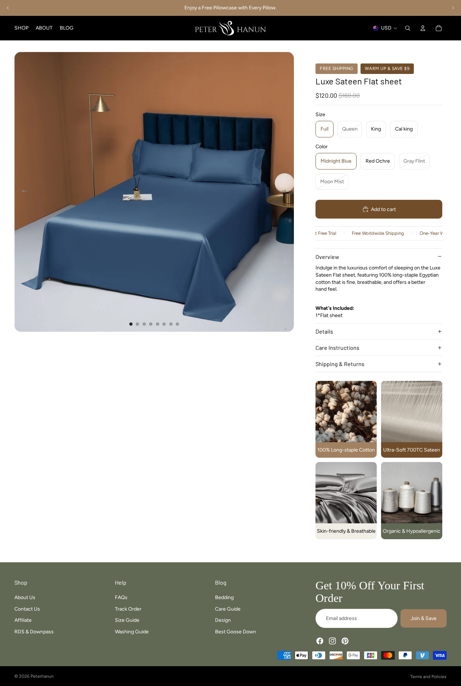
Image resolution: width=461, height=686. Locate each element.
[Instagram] (332, 641)
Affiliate (23, 620)
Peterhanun (42, 676)
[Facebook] (319, 641)
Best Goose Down (235, 632)
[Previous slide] (8, 8)
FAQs (121, 597)
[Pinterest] (345, 641)
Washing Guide (132, 632)
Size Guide (127, 620)
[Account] (423, 28)
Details (324, 331)
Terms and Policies (428, 676)
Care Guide (228, 609)
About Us (24, 597)
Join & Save (424, 618)
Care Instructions (337, 347)
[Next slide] (453, 8)
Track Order (128, 609)
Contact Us (27, 609)
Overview (327, 256)
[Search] (408, 28)
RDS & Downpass (34, 632)
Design (223, 620)
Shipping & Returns (339, 363)
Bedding (224, 597)
